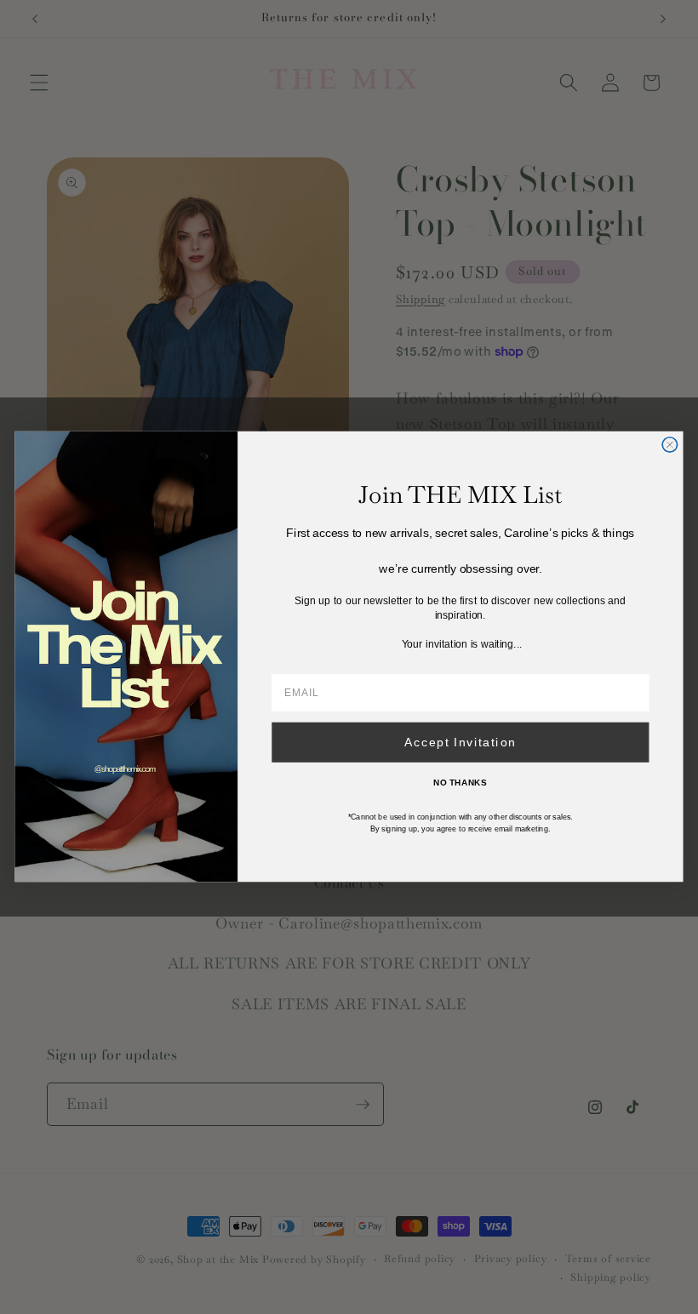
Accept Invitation (460, 742)
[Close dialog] (669, 444)
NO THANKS (460, 783)
